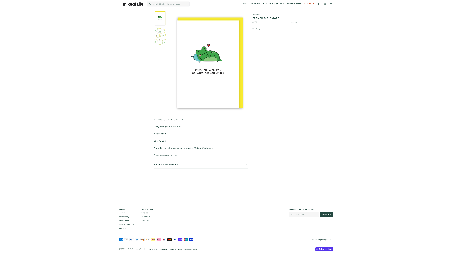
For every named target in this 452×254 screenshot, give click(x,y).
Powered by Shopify (138, 249)
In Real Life (127, 249)
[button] (325, 4)
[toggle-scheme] (319, 4)
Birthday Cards (164, 120)
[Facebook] (260, 34)
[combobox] (170, 4)
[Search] (149, 4)
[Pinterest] (265, 34)
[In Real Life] (133, 4)
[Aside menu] (121, 4)
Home (155, 120)
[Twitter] (256, 34)
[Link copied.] (269, 34)
